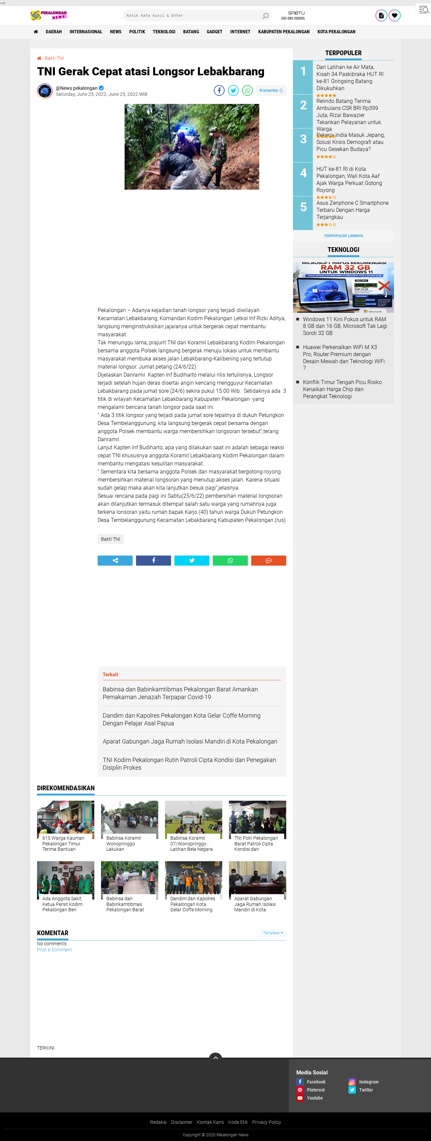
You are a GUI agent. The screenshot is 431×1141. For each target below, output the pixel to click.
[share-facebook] (219, 90)
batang (191, 31)
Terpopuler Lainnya (343, 236)
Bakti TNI (54, 58)
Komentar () (271, 90)
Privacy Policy (266, 1122)
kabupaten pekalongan (284, 31)
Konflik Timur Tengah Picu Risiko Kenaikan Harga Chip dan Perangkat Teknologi (342, 389)
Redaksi (158, 1122)
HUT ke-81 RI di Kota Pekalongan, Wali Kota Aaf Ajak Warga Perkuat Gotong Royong (349, 179)
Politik (137, 31)
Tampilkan (272, 933)
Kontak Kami (210, 1122)
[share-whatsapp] (247, 90)
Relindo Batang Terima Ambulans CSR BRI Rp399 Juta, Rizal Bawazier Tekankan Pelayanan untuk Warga (349, 115)
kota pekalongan (337, 31)
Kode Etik (238, 1122)
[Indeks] (381, 15)
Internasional (86, 31)
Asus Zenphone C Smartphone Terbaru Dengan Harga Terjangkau (353, 210)
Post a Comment (54, 949)
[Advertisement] (64, 205)
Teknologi (164, 31)
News (116, 31)
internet (240, 31)
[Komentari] (268, 561)
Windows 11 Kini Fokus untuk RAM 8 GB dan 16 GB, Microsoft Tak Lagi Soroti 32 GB (345, 326)
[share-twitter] (233, 90)
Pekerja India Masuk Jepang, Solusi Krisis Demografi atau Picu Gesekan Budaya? (351, 142)
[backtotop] (215, 1059)
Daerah (54, 31)
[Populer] (394, 15)
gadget (215, 31)
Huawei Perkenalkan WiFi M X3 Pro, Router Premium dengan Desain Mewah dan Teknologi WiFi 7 (344, 357)
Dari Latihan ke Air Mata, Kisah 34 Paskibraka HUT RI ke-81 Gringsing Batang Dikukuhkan (350, 77)
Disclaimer (182, 1122)
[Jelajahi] (423, 9)
